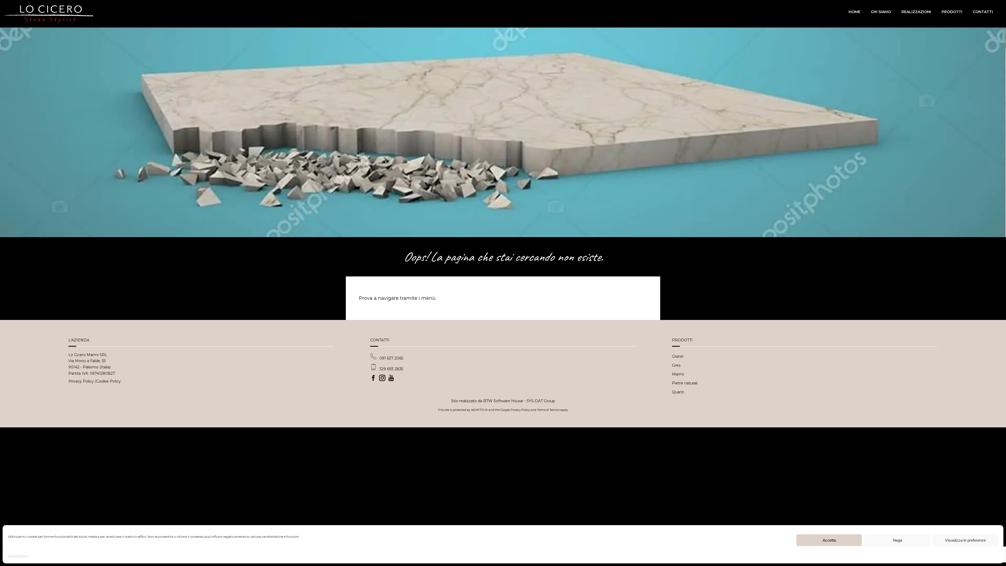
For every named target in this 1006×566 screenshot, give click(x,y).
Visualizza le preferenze (965, 540)
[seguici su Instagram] (383, 377)
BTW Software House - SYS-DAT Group (519, 401)
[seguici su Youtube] (392, 377)
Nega (897, 540)
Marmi (678, 374)
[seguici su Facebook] (374, 377)
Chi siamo (881, 11)
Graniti (678, 356)
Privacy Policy (81, 381)
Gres (676, 365)
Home (854, 11)
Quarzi (678, 392)
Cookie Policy (18, 556)
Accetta (829, 540)
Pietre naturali (684, 383)
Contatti (983, 11)
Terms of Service (548, 410)
